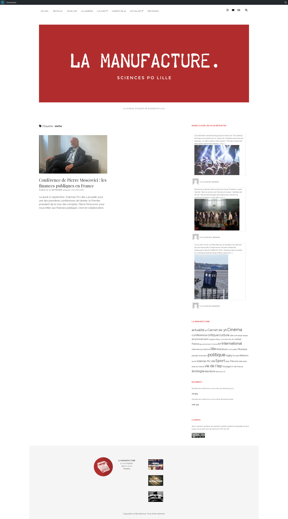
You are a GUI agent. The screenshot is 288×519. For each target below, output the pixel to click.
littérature (221, 349)
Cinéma (234, 329)
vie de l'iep (213, 366)
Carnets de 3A (119, 11)
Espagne (212, 339)
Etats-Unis (220, 339)
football (238, 339)
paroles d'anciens (199, 355)
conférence (199, 335)
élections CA (220, 371)
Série (227, 361)
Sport (220, 361)
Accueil (45, 11)
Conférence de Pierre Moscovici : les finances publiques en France (73, 154)
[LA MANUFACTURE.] (144, 100)
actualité (198, 330)
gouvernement (205, 344)
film (233, 339)
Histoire (215, 344)
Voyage (226, 366)
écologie (198, 371)
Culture (101, 11)
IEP (219, 344)
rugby (229, 355)
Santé (194, 361)
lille (213, 349)
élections (210, 371)
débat (240, 335)
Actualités (135, 11)
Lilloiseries (87, 11)
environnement (200, 339)
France (195, 343)
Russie (236, 355)
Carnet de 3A (217, 330)
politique (216, 354)
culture (224, 335)
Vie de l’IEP (72, 11)
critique (213, 335)
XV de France (237, 366)
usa (240, 361)
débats (245, 335)
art (206, 330)
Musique (242, 349)
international (232, 343)
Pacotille (58, 11)
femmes (228, 339)
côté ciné (233, 335)
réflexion (243, 355)
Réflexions (153, 11)
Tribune (234, 361)
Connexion (11, 2)
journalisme (205, 349)
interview (196, 349)
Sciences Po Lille (205, 361)
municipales (232, 349)
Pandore (126, 469)
